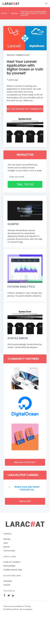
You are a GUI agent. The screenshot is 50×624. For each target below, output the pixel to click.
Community (9, 550)
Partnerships (9, 565)
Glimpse (13, 224)
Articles (14, 13)
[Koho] (25, 449)
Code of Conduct (11, 562)
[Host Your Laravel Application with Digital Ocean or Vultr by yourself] (25, 38)
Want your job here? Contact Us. (27, 488)
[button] (46, 3)
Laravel (6, 584)
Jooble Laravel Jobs (12, 569)
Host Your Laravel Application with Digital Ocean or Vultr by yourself (25, 67)
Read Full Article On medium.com (25, 109)
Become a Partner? (25, 462)
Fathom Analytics (21, 287)
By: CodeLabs (26, 609)
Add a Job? (25, 501)
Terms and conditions (13, 606)
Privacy (28, 606)
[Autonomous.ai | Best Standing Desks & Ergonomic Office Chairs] (25, 388)
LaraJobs (7, 581)
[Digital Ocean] (25, 419)
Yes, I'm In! (25, 184)
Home (4, 13)
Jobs (5, 543)
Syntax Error (18, 338)
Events (6, 546)
